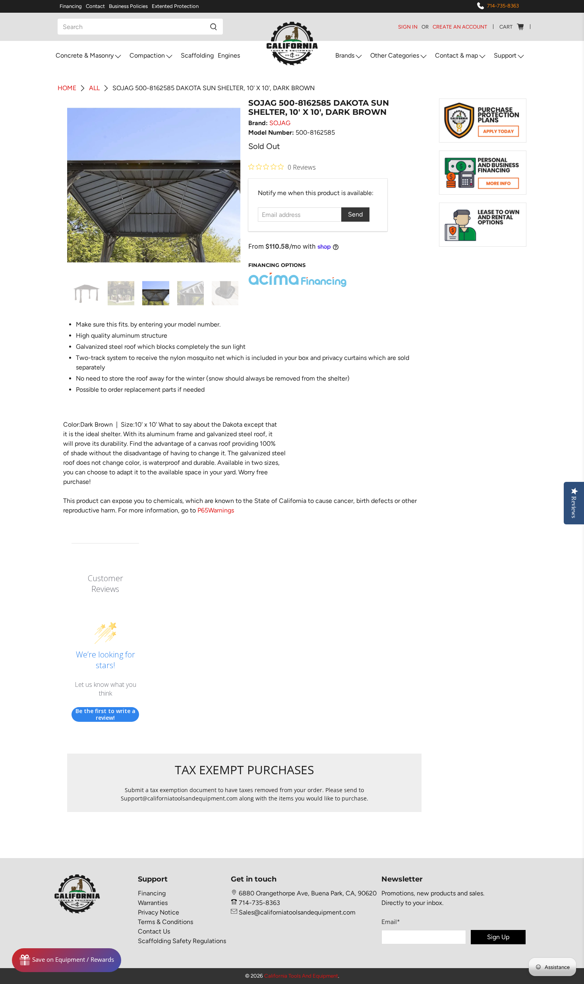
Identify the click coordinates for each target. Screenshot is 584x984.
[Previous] (80, 185)
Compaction (147, 55)
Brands (344, 55)
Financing (71, 6)
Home (67, 88)
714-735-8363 (503, 6)
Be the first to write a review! (105, 714)
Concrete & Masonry (85, 55)
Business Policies (128, 6)
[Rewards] (66, 960)
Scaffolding (197, 55)
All (94, 88)
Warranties (153, 903)
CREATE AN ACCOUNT (460, 27)
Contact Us (154, 931)
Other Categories (394, 55)
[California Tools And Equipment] (292, 44)
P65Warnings (215, 510)
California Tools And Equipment (301, 975)
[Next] (227, 185)
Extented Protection (175, 6)
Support (505, 55)
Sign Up (498, 937)
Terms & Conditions (165, 922)
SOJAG (279, 123)
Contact (95, 6)
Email (390, 922)
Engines (229, 55)
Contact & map (456, 55)
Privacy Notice (158, 912)
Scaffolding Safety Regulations (182, 941)
